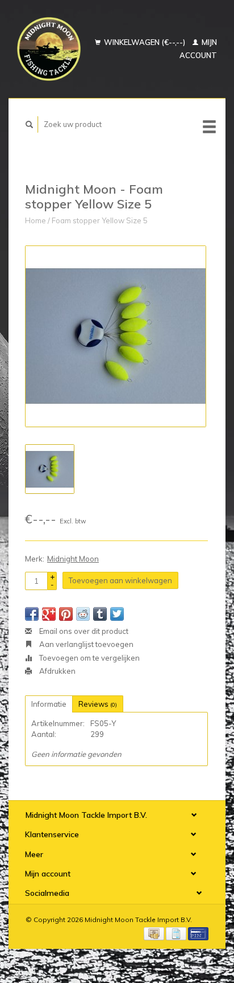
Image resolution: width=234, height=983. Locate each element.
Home (35, 220)
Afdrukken (56, 670)
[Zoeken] (29, 124)
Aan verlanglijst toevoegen (85, 644)
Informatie (48, 703)
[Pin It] (66, 614)
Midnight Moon (73, 558)
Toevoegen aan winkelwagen (120, 580)
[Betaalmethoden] (155, 932)
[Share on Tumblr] (100, 614)
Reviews (97, 703)
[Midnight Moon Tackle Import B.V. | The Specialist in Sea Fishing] (49, 49)
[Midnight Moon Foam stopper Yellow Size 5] (116, 336)
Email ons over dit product (82, 631)
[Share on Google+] (49, 614)
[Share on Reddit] (83, 614)
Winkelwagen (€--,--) (144, 42)
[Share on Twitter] (117, 614)
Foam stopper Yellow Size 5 (100, 220)
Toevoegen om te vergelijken (88, 657)
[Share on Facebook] (32, 614)
